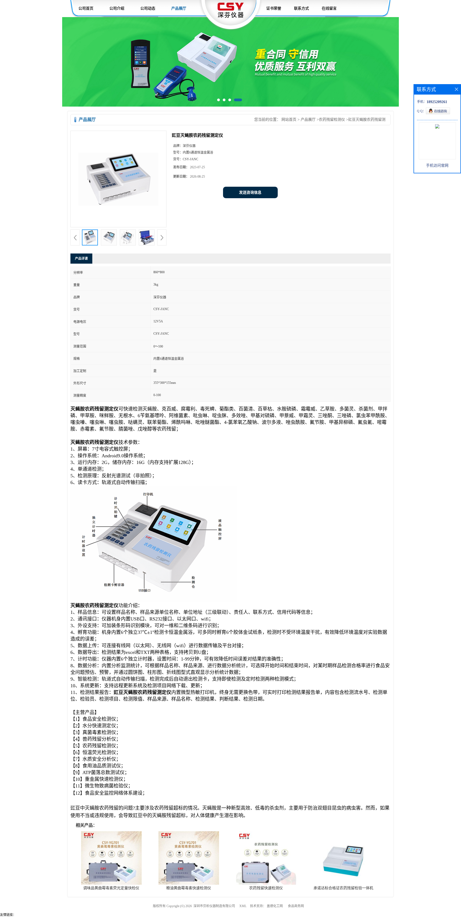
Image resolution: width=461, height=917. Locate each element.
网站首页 (288, 121)
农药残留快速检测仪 (266, 889)
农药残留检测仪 (332, 121)
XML (243, 907)
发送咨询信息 (250, 194)
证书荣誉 (273, 8)
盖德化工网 (275, 907)
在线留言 (329, 8)
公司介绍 (116, 8)
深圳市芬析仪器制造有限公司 (214, 907)
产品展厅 (178, 8)
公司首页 (85, 8)
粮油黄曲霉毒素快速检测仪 (188, 889)
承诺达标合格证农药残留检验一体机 (343, 889)
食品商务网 (296, 907)
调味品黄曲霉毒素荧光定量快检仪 (111, 889)
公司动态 (147, 8)
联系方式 (301, 8)
